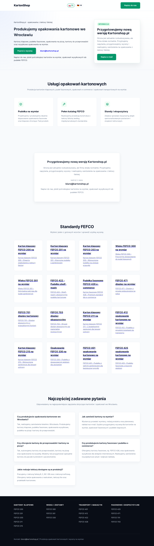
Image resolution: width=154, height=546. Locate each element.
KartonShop (22, 5)
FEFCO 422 (83, 518)
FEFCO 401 (83, 509)
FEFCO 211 (18, 522)
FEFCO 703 (116, 522)
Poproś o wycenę (24, 51)
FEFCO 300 (51, 509)
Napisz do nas (130, 5)
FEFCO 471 (115, 513)
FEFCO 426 (83, 522)
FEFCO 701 (115, 518)
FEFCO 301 (50, 513)
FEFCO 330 (51, 518)
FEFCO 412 (83, 513)
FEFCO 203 (18, 518)
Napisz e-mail (107, 57)
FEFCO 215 (18, 526)
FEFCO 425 (116, 509)
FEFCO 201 (18, 513)
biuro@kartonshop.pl (49, 51)
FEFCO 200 (18, 509)
